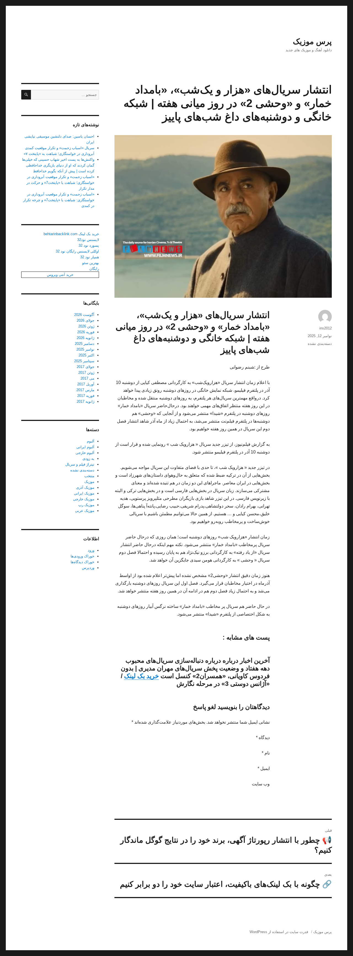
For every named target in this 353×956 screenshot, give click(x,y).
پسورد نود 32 (89, 245)
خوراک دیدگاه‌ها (82, 562)
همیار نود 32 (89, 257)
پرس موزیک (312, 41)
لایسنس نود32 (88, 240)
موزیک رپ (86, 505)
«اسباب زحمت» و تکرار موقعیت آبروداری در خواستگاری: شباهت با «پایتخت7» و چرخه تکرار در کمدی (58, 200)
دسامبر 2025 (84, 344)
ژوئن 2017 (86, 372)
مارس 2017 (85, 390)
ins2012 (325, 328)
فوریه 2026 (85, 332)
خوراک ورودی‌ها (82, 556)
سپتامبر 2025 (84, 361)
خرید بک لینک (141, 676)
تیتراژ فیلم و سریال (79, 464)
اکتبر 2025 (86, 355)
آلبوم (90, 441)
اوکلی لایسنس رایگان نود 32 (77, 251)
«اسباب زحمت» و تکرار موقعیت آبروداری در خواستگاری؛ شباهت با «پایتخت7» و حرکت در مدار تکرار (60, 182)
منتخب (89, 476)
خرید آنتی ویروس (60, 275)
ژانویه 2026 (85, 338)
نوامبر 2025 (85, 349)
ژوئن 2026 (86, 326)
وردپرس (88, 568)
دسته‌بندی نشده (320, 344)
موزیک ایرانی (84, 493)
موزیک (89, 482)
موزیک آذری (85, 487)
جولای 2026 (85, 320)
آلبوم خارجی (85, 453)
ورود (91, 550)
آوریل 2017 (85, 384)
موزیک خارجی (83, 499)
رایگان (94, 269)
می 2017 (87, 378)
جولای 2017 (85, 367)
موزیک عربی (84, 511)
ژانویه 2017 (85, 401)
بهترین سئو (90, 263)
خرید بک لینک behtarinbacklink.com (71, 234)
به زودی (88, 458)
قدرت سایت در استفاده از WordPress (279, 932)
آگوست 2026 (84, 315)
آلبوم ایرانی (85, 447)
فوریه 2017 (85, 396)
